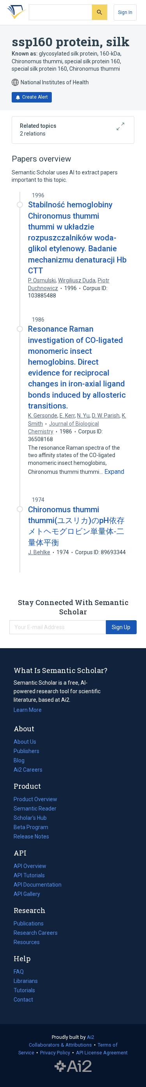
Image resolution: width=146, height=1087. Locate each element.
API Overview (30, 866)
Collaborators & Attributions (60, 1045)
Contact (23, 1000)
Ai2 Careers (28, 770)
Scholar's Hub (30, 818)
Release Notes (31, 836)
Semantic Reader (35, 808)
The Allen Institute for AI (73, 1066)
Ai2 (90, 1037)
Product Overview (35, 799)
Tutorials (24, 990)
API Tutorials (29, 875)
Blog (22, 761)
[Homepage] (15, 12)
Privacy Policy (55, 1053)
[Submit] (99, 12)
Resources (27, 943)
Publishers (26, 751)
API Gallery (27, 894)
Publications (29, 924)
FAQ (19, 972)
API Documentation (38, 885)
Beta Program (31, 827)
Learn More (28, 710)
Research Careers (36, 933)
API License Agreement (102, 1053)
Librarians (26, 981)
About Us (25, 742)
